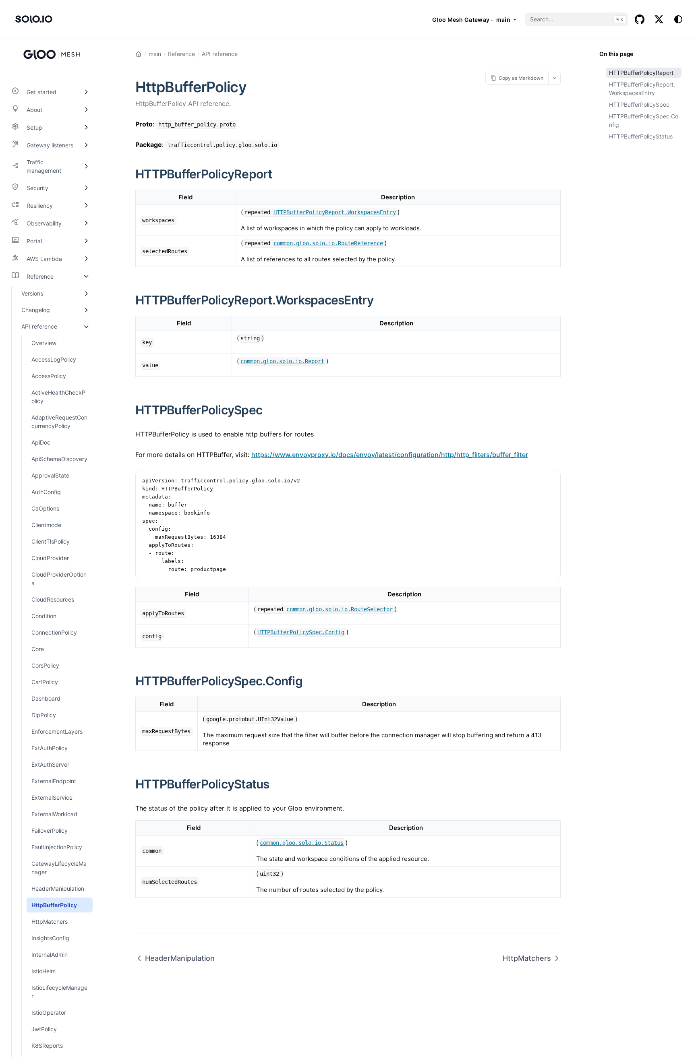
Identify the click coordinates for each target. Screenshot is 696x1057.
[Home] (138, 54)
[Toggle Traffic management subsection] (86, 166)
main (155, 53)
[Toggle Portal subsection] (86, 241)
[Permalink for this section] (281, 174)
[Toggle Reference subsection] (86, 276)
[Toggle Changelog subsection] (86, 309)
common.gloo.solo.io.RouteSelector (339, 609)
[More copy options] (554, 78)
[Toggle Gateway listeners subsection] (86, 145)
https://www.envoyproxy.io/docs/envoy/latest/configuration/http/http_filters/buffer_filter (389, 455)
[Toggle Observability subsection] (86, 223)
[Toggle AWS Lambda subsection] (86, 258)
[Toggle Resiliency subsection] (86, 205)
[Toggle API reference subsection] (86, 326)
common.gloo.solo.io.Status (302, 843)
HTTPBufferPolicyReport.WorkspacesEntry (642, 88)
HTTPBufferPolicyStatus (641, 136)
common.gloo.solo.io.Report (282, 361)
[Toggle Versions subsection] (86, 293)
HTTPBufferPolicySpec (639, 104)
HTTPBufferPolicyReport (641, 72)
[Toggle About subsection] (86, 109)
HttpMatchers (527, 958)
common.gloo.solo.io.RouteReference (328, 243)
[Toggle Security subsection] (86, 188)
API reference (220, 53)
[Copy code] (550, 480)
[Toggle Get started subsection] (86, 92)
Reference (181, 53)
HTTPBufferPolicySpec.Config (643, 120)
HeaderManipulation (180, 958)
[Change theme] (678, 19)
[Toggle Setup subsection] (86, 127)
